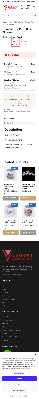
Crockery (5, 333)
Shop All (5, 340)
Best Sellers (6, 317)
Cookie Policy (14, 396)
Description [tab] (9, 118)
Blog (3, 306)
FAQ (3, 302)
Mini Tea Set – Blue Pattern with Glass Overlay (28, 186)
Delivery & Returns (8, 299)
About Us (5, 292)
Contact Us (6, 296)
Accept (19, 379)
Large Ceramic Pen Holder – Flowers (28, 222)
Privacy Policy (23, 396)
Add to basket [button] (28, 198)
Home (4, 286)
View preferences (20, 391)
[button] (36, 354)
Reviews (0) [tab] (9, 123)
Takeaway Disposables (10, 337)
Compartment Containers (11, 330)
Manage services (19, 373)
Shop (4, 289)
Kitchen (4, 327)
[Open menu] (34, 7)
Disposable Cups (8, 320)
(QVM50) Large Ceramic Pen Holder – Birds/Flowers (9, 187)
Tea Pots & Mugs (25, 111)
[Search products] (35, 14)
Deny (19, 385)
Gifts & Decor (14, 111)
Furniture (5, 323)
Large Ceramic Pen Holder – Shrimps (10, 222)
